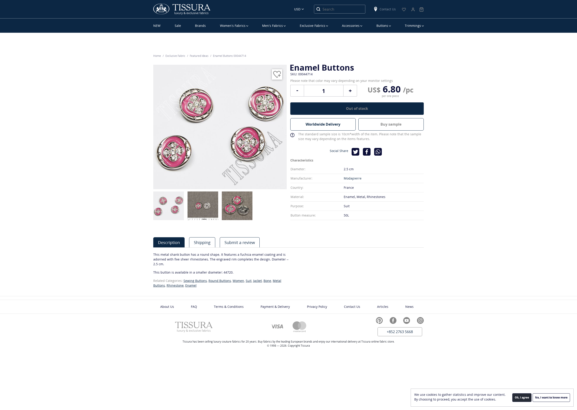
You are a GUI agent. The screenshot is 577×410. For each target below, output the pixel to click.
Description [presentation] (169, 242)
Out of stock (357, 108)
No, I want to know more (551, 397)
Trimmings (413, 25)
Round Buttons (219, 281)
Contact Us (388, 9)
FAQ (194, 306)
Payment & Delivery (275, 306)
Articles (382, 306)
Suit (249, 281)
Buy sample (390, 124)
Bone (267, 281)
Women (238, 281)
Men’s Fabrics (272, 25)
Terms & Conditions (229, 306)
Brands (200, 25)
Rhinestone (175, 285)
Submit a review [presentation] (239, 242)
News (409, 306)
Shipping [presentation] (202, 242)
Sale (178, 25)
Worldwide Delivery (323, 124)
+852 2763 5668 (400, 331)
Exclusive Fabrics (312, 25)
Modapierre (353, 178)
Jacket (257, 281)
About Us (167, 306)
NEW (156, 25)
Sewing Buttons (195, 281)
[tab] (169, 242)
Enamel (191, 285)
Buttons (382, 25)
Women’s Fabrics (232, 25)
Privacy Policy (317, 306)
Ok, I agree (522, 397)
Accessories (350, 25)
